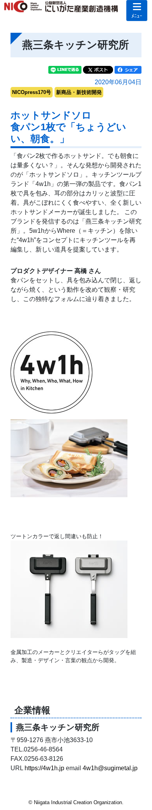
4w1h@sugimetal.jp (110, 768)
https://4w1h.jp (44, 768)
